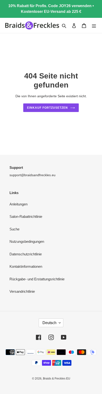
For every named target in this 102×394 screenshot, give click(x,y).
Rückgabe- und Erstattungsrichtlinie (37, 279)
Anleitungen (18, 204)
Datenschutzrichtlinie (25, 254)
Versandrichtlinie (22, 291)
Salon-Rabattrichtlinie (25, 216)
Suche (14, 229)
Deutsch (49, 323)
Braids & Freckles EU (56, 378)
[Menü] (94, 25)
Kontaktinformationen (25, 266)
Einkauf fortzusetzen (47, 107)
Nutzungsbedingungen (26, 241)
